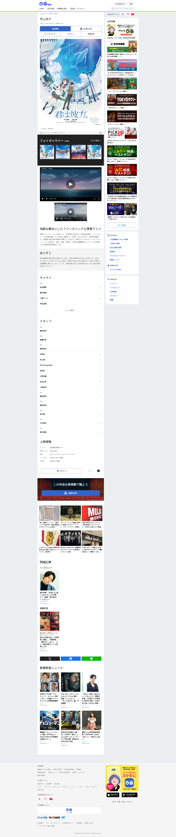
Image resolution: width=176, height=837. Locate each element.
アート (39, 787)
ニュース (113, 283)
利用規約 (79, 823)
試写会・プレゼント (77, 8)
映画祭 (112, 251)
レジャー (73, 787)
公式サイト (63, 471)
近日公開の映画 (115, 247)
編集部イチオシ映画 (43, 769)
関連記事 (91, 34)
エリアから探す (115, 269)
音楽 (131, 4)
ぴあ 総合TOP (120, 4)
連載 (111, 300)
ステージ (47, 787)
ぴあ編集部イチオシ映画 (119, 239)
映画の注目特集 (65, 772)
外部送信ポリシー (68, 823)
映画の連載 (41, 775)
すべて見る (95, 140)
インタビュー (115, 287)
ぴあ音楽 (57, 784)
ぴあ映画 (50, 13)
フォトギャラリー (50, 34)
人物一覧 (40, 790)
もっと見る (69, 310)
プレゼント (114, 295)
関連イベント (115, 260)
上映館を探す (88, 29)
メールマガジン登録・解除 (46, 826)
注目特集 (113, 291)
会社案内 (40, 823)
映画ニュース (53, 772)
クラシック (56, 787)
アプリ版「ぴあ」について (123, 802)
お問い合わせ (89, 823)
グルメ (81, 787)
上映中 (41, 8)
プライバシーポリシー (53, 823)
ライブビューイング (117, 256)
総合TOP (40, 784)
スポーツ (65, 787)
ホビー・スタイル (91, 787)
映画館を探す (62, 8)
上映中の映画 (115, 243)
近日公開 (50, 8)
